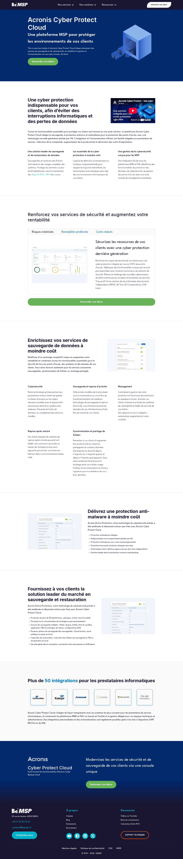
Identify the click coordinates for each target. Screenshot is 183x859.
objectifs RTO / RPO (40, 175)
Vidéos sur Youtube (129, 816)
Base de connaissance (130, 820)
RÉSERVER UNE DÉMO (159, 5)
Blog (68, 820)
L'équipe (69, 816)
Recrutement (71, 828)
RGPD (118, 848)
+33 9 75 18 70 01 (21, 822)
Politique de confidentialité (92, 848)
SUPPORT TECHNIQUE (135, 835)
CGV (110, 848)
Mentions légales (69, 848)
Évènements (71, 824)
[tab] (43, 232)
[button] (66, 5)
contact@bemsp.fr (21, 828)
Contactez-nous (24, 835)
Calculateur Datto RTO (130, 824)
